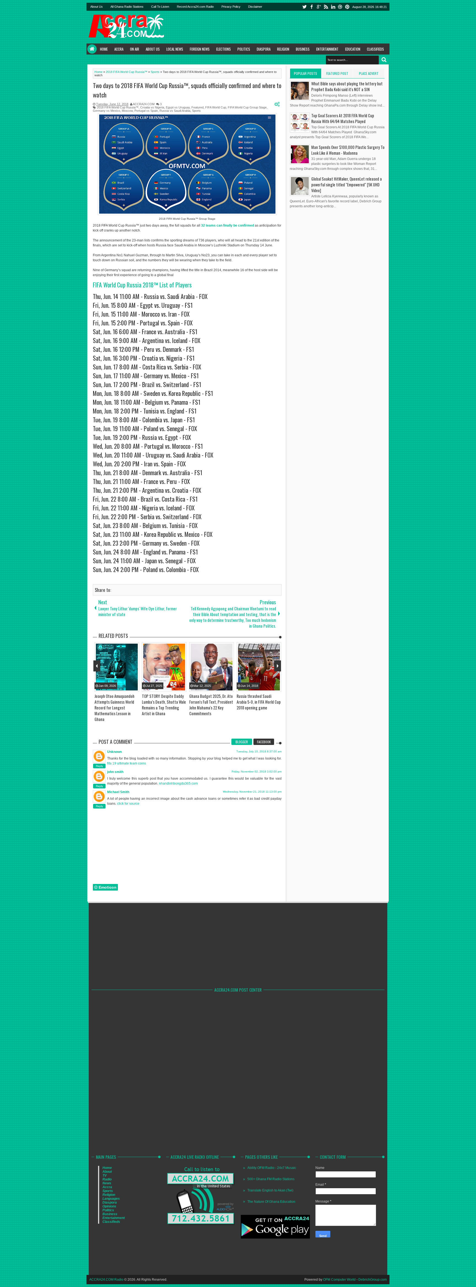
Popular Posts (305, 73)
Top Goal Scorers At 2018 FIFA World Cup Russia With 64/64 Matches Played (342, 118)
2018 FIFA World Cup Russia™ (118, 107)
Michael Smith (118, 792)
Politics (243, 49)
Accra (118, 49)
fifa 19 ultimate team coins (126, 763)
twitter (304, 7)
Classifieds (375, 49)
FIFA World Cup (215, 107)
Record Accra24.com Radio (195, 6)
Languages (111, 1199)
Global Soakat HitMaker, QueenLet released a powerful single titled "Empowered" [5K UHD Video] (346, 184)
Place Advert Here (368, 74)
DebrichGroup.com (372, 1279)
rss (325, 7)
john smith (115, 772)
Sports (196, 110)
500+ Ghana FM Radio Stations (270, 1179)
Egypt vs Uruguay (178, 107)
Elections (223, 49)
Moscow (127, 110)
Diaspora (264, 49)
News (106, 1183)
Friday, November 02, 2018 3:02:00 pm (257, 771)
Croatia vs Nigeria (152, 107)
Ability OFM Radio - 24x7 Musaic (271, 1168)
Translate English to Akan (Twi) (270, 1190)
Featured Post (337, 73)
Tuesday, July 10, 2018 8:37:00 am (259, 751)
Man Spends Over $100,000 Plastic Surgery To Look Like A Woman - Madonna (348, 150)
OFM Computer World (339, 1279)
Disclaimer (255, 6)
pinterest (347, 7)
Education (352, 49)
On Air (134, 49)
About (107, 1172)
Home (92, 49)
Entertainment (327, 49)
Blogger (242, 741)
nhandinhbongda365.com (178, 783)
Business (303, 49)
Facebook (264, 741)
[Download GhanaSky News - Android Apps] (275, 1237)
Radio (107, 1179)
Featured (197, 107)
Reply (99, 766)
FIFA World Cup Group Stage (247, 107)
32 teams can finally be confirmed (227, 225)
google (318, 7)
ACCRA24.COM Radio (106, 1279)
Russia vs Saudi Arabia (174, 110)
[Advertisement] (288, 27)
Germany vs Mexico (106, 110)
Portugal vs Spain (146, 110)
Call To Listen (160, 6)
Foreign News (200, 49)
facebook (311, 7)
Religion (283, 49)
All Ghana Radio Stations (127, 6)
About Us (96, 6)
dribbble (340, 7)
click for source (128, 804)
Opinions (109, 1206)
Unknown (114, 752)
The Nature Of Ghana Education (271, 1202)
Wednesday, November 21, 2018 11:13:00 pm (252, 791)
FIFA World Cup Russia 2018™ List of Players (142, 284)
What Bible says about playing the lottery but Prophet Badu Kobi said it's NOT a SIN (347, 86)
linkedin (333, 7)
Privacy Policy (230, 6)
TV (104, 1175)
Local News (174, 49)
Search (384, 59)
